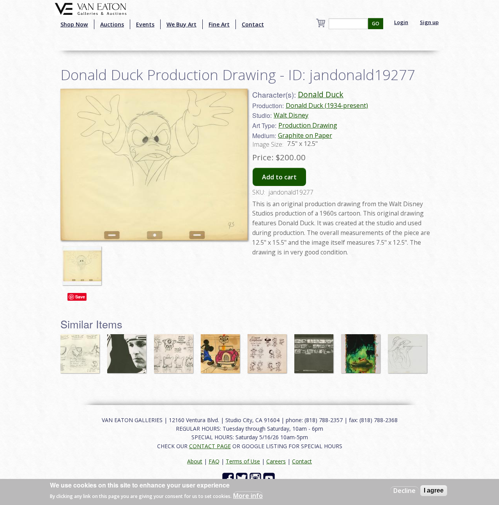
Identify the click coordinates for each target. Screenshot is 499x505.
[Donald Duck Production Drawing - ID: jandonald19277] (154, 164)
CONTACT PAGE (210, 446)
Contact (253, 24)
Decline (404, 490)
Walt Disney (291, 115)
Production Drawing (307, 125)
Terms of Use (243, 461)
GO (375, 23)
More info (248, 495)
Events (145, 24)
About (194, 461)
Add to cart (279, 177)
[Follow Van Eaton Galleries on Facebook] (229, 478)
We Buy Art (181, 24)
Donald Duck (320, 94)
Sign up (429, 22)
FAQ (214, 461)
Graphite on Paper (305, 135)
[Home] (91, 8)
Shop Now (74, 24)
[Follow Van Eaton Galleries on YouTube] (270, 478)
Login (401, 22)
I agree (434, 490)
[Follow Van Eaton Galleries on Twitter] (243, 478)
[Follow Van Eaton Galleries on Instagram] (256, 478)
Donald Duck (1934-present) (327, 105)
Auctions (112, 24)
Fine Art (219, 24)
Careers (276, 461)
